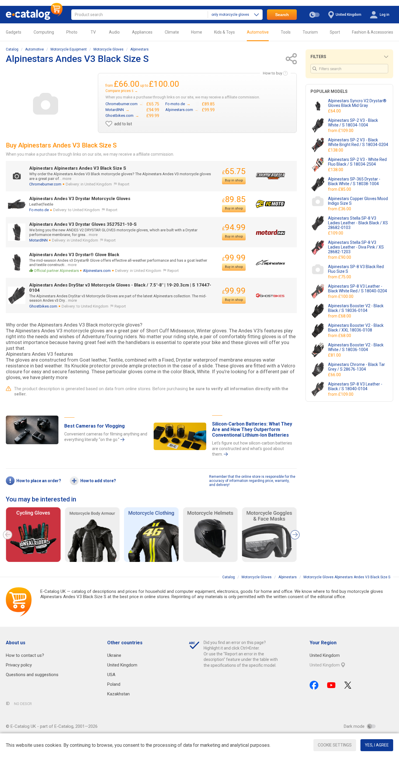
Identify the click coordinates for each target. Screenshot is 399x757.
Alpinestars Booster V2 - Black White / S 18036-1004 (356, 347)
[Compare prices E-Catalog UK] (34, 14)
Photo (71, 32)
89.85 (234, 199)
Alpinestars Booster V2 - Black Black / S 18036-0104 (356, 308)
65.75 (234, 171)
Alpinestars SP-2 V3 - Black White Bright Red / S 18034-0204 (358, 142)
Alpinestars (139, 49)
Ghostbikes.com (43, 306)
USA (111, 674)
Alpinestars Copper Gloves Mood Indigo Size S (358, 201)
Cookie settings (335, 745)
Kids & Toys (224, 32)
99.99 (234, 258)
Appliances (142, 32)
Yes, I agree (377, 745)
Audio (114, 32)
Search (282, 14)
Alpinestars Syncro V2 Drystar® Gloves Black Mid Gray (357, 103)
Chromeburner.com (45, 184)
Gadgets (13, 32)
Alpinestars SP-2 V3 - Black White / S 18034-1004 (353, 122)
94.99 (234, 227)
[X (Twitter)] (347, 685)
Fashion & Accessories (372, 32)
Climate (172, 32)
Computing (44, 32)
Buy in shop (234, 180)
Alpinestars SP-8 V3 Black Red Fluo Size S (356, 269)
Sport (335, 32)
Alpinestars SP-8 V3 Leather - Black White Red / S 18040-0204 (357, 288)
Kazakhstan (118, 694)
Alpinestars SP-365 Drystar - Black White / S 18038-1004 (354, 181)
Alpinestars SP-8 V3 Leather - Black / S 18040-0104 (355, 386)
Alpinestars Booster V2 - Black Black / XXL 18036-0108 (356, 327)
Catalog (12, 49)
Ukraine (114, 655)
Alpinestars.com (97, 270)
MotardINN (38, 240)
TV (93, 32)
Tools (286, 32)
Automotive (258, 32)
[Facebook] (314, 685)
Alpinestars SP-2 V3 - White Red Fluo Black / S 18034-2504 (357, 161)
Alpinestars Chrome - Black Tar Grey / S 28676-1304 (356, 366)
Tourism (310, 32)
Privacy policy (19, 665)
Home (196, 32)
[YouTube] (331, 685)
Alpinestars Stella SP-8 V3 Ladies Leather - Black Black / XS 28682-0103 (358, 223)
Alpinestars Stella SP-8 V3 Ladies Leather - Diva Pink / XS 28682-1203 (356, 247)
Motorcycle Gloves (108, 49)
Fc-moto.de (39, 210)
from (341, 130)
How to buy (272, 73)
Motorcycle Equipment (69, 49)
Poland (113, 684)
